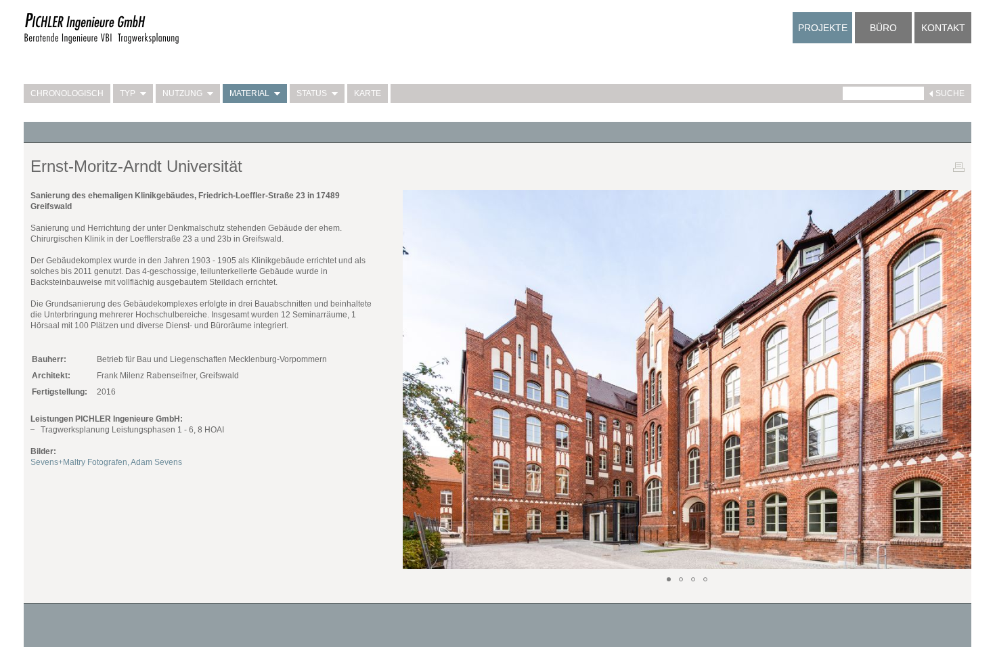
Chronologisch (67, 93)
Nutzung (182, 93)
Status (311, 93)
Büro (883, 27)
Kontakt (943, 27)
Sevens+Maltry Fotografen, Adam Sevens (106, 462)
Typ (127, 93)
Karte (367, 93)
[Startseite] (101, 42)
